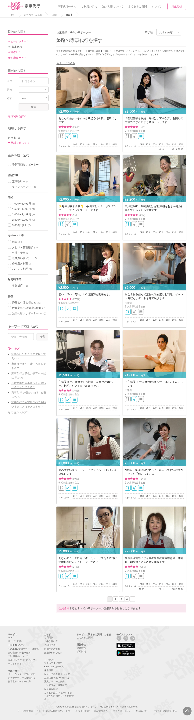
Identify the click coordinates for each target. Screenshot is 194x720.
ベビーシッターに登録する (21, 673)
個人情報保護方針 (101, 711)
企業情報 (81, 647)
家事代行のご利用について (21, 659)
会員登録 (64, 608)
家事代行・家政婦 (33, 14)
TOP (13, 14)
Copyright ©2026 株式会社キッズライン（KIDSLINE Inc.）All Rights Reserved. (97, 706)
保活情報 (48, 670)
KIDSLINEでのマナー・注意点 (23, 648)
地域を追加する (20, 142)
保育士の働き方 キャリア (57, 673)
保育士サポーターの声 (19, 681)
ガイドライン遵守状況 (55, 685)
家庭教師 (13, 52)
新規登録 (176, 6)
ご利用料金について (18, 656)
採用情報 (81, 651)
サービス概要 (15, 641)
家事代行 (17, 47)
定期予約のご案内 (53, 652)
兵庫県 (54, 14)
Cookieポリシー (143, 711)
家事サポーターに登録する (21, 677)
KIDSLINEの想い (16, 644)
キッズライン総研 (53, 662)
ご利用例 (48, 637)
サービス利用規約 (25, 711)
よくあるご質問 (85, 637)
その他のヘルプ (17, 412)
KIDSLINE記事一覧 (54, 666)
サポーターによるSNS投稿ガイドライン (54, 711)
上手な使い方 (51, 641)
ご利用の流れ (51, 644)
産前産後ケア (16, 58)
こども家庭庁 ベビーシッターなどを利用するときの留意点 (59, 695)
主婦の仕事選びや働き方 (56, 677)
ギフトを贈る (15, 663)
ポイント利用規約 (82, 711)
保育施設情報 (51, 688)
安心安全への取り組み (19, 652)
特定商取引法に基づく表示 (165, 711)
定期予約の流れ (52, 648)
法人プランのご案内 (54, 681)
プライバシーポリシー (122, 711)
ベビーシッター (17, 41)
